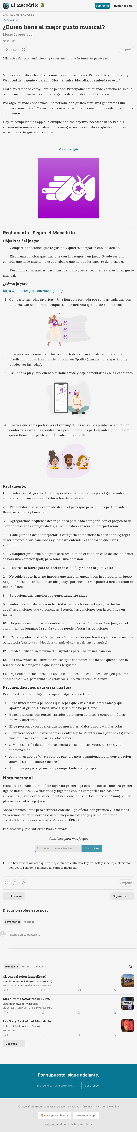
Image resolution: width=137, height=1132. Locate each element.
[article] (68, 983)
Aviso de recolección (107, 1106)
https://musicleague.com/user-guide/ (33, 291)
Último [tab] (26, 966)
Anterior (16, 896)
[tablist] (19, 921)
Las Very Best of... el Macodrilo (27, 1021)
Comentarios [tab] (12, 921)
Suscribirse (102, 5)
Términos (87, 1106)
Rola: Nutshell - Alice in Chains (21, 1026)
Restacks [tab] (29, 921)
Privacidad (73, 1106)
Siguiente (119, 896)
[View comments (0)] (15, 49)
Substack (50, 1124)
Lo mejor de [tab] (12, 966)
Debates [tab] (38, 966)
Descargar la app (86, 1115)
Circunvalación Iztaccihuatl (25, 976)
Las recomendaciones (18, 14)
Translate (11, 20)
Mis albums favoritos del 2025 (26, 999)
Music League (68, 149)
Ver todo (11, 1043)
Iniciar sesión (123, 6)
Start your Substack (56, 1115)
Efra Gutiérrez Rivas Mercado (35, 985)
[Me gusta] (6, 49)
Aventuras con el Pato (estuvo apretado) (27, 981)
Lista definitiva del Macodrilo (20, 1003)
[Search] (130, 966)
